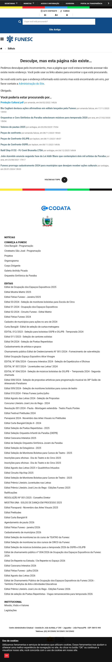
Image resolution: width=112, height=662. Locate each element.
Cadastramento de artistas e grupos (22, 346)
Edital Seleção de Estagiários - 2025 (22, 448)
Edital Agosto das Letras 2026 (19, 575)
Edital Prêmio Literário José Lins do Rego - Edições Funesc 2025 (37, 487)
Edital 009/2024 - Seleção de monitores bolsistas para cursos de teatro (40, 388)
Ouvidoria (70, 4)
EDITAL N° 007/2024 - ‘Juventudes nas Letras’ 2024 (31, 366)
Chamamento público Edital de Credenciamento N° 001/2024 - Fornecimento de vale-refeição (52, 351)
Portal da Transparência (91, 4)
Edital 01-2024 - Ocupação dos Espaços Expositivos (31, 307)
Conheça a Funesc (15, 242)
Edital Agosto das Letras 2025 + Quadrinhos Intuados (31, 467)
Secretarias (10, 4)
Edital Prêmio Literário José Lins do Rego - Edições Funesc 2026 (37, 589)
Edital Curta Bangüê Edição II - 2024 (22, 423)
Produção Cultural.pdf (12, 102)
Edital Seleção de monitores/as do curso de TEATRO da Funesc (36, 537)
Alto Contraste (50, 11)
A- (45, 15)
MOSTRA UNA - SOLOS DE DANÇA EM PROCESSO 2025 (33, 502)
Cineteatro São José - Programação (22, 250)
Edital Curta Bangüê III (15, 517)
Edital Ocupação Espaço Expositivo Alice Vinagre (29, 356)
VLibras (66, 11)
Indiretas (28, 4)
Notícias (9, 237)
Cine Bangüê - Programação (18, 245)
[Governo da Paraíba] (56, 226)
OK (6, 656)
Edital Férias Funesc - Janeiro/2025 (22, 297)
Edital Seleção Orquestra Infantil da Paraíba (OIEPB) (31, 433)
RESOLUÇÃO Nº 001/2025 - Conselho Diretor (27, 497)
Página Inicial (1, 48)
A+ (56, 15)
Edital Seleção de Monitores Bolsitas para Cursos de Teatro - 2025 (38, 453)
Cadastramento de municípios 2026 (22, 532)
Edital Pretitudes (12, 512)
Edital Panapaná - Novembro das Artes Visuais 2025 (31, 507)
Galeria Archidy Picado (16, 270)
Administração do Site (31, 83)
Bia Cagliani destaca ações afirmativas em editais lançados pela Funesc (38, 108)
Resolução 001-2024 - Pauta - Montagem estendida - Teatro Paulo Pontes (42, 408)
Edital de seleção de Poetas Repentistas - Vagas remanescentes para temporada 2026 (48, 594)
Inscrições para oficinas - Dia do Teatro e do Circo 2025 (32, 458)
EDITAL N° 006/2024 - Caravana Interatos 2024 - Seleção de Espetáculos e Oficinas (47, 361)
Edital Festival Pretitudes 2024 (20, 413)
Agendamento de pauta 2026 (19, 522)
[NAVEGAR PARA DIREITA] (108, 3)
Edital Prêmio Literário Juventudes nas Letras (27, 482)
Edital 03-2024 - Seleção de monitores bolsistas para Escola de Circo (39, 302)
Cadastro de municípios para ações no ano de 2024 (30, 321)
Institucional (13, 602)
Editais (8, 283)
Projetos (8, 255)
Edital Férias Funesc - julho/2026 (21, 570)
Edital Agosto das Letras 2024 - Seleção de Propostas (31, 398)
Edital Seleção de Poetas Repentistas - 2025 (26, 428)
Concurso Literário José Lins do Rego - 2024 (27, 403)
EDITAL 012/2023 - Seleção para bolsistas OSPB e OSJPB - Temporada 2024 (43, 331)
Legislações (10, 610)
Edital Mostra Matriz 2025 (17, 292)
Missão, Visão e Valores (16, 605)
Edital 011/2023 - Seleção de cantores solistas (28, 336)
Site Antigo (55, 29)
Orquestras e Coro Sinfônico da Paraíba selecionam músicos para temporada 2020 (44, 117)
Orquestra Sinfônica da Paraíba (20, 275)
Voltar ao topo (52, 179)
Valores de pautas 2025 (13, 127)
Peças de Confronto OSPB (14, 144)
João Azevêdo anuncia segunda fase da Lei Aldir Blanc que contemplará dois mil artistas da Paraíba (53, 156)
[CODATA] (56, 209)
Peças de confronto (11, 132)
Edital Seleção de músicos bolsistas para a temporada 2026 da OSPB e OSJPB (44, 547)
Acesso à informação (50, 4)
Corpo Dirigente (12, 265)
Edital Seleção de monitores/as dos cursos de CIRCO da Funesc (37, 542)
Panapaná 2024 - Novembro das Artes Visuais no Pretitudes (35, 418)
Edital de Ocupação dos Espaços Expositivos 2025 (30, 287)
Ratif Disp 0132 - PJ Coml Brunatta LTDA (22, 150)
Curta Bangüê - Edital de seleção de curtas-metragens (31, 326)
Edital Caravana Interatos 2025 (20, 438)
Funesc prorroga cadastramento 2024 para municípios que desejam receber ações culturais (49, 165)
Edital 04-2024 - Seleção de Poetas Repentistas (28, 341)
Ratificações (10, 492)
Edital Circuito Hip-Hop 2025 (18, 472)
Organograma (11, 260)
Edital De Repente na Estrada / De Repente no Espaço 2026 (34, 560)
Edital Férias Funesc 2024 (17, 316)
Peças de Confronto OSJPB (15, 138)
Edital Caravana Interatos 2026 (20, 565)
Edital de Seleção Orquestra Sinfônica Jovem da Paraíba (33, 443)
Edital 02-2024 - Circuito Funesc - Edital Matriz (28, 311)
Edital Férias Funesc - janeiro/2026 (22, 527)
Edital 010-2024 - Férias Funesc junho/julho (26, 393)
